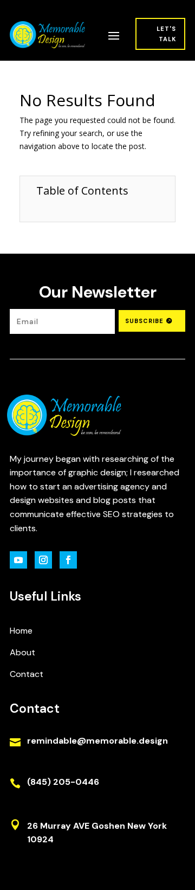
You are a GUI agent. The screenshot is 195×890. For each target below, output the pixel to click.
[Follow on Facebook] (68, 560)
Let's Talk (166, 34)
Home (21, 630)
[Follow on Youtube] (18, 560)
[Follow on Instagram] (43, 560)
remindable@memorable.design (97, 740)
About (22, 652)
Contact (26, 674)
